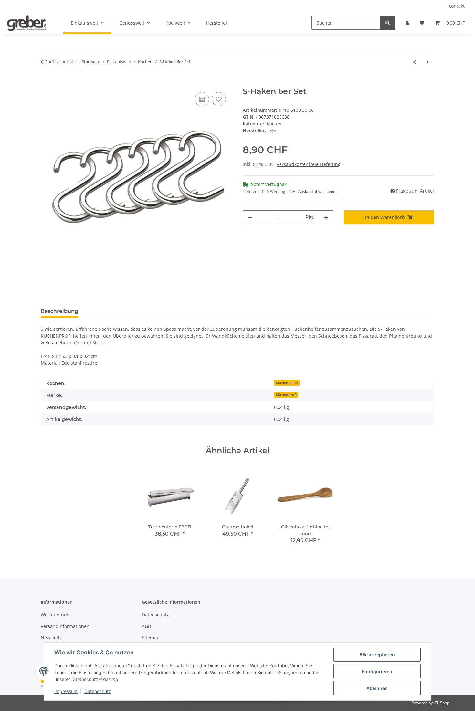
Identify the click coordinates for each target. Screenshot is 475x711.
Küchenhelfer (287, 383)
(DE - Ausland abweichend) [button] (313, 191)
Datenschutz (97, 691)
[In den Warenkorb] (46, 83)
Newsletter (52, 637)
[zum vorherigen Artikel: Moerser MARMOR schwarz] (414, 62)
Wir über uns (55, 615)
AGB (146, 626)
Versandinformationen (65, 626)
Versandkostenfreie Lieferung (309, 164)
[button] (407, 23)
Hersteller (216, 23)
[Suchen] (387, 23)
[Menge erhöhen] (326, 217)
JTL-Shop (441, 703)
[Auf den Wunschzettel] (219, 99)
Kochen (275, 123)
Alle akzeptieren (377, 654)
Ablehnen (377, 688)
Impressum (66, 691)
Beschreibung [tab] (59, 311)
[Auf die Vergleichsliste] (202, 99)
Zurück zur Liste (60, 62)
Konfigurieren (377, 671)
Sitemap (151, 637)
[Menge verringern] (250, 217)
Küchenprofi (286, 394)
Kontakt (456, 6)
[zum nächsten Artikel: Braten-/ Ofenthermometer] (427, 62)
